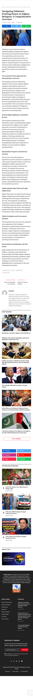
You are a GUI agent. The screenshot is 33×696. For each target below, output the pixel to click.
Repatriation (19, 270)
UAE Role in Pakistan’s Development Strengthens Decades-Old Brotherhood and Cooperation (16, 431)
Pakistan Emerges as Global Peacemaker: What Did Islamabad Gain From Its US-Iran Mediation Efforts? (15, 362)
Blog (13, 22)
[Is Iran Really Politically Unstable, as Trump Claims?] (16, 375)
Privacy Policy (9, 655)
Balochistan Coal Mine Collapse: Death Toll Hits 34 (16, 333)
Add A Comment (16, 438)
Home (3, 7)
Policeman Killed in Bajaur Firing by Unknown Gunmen (16, 512)
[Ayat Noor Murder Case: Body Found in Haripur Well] (16, 477)
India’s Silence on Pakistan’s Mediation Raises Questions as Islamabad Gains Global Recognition (16, 409)
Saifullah (11, 291)
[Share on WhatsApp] (26, 26)
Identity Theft (6, 270)
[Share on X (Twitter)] (16, 26)
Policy (12, 270)
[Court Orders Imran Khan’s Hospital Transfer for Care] (16, 526)
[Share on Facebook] (6, 26)
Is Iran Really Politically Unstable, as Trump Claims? (23, 627)
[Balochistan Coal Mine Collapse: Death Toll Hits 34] (16, 323)
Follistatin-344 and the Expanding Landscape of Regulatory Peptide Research (15, 338)
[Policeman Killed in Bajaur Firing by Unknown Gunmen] (16, 501)
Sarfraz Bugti (6, 272)
